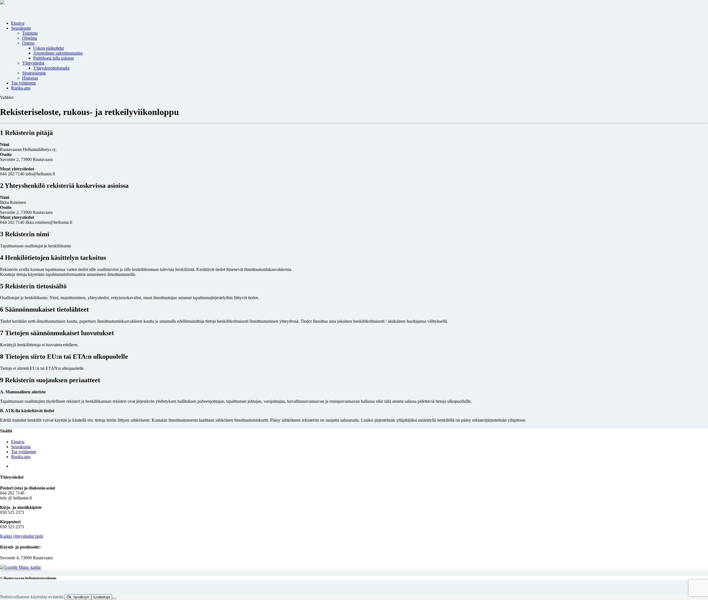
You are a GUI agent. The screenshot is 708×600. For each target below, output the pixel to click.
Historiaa (30, 78)
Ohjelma (29, 38)
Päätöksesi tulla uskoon (53, 58)
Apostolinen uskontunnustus (58, 53)
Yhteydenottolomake (51, 68)
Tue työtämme (23, 83)
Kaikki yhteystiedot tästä (21, 536)
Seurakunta (21, 28)
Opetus (28, 43)
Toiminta (30, 33)
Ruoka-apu (20, 88)
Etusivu (17, 23)
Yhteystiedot (33, 63)
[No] (114, 598)
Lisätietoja (101, 597)
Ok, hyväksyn (78, 597)
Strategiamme (34, 73)
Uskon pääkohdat (48, 48)
